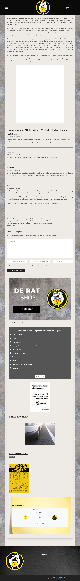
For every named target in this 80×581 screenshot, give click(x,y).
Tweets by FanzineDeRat (18, 323)
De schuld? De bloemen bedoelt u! (23, 364)
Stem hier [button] (40, 376)
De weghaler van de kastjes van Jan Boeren (26, 346)
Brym (14, 338)
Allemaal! (15, 368)
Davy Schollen (16, 349)
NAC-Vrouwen (16, 342)
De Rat (14, 360)
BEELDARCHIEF (18, 416)
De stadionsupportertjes (20, 353)
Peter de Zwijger (17, 334)
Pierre (14, 357)
